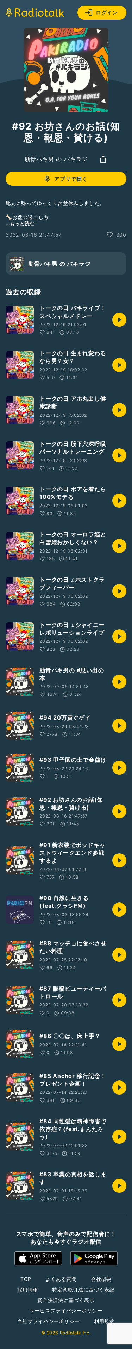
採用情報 (27, 1289)
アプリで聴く (71, 179)
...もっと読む (20, 223)
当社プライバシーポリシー (48, 1321)
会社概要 (101, 1279)
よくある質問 (61, 1279)
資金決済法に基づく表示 (66, 1300)
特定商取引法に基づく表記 (83, 1289)
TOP (25, 1279)
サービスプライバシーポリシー (66, 1311)
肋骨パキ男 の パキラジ (56, 159)
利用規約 (104, 1321)
